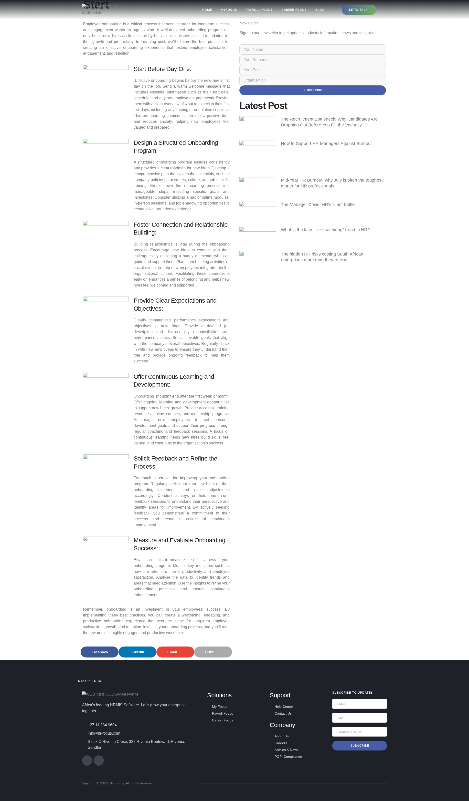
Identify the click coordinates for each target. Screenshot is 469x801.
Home (207, 9)
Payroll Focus (259, 9)
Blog (319, 9)
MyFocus (229, 9)
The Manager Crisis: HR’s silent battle (318, 204)
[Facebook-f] (87, 760)
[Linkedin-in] (99, 760)
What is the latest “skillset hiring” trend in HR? (325, 229)
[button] (99, 652)
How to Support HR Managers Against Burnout (326, 143)
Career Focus (294, 9)
